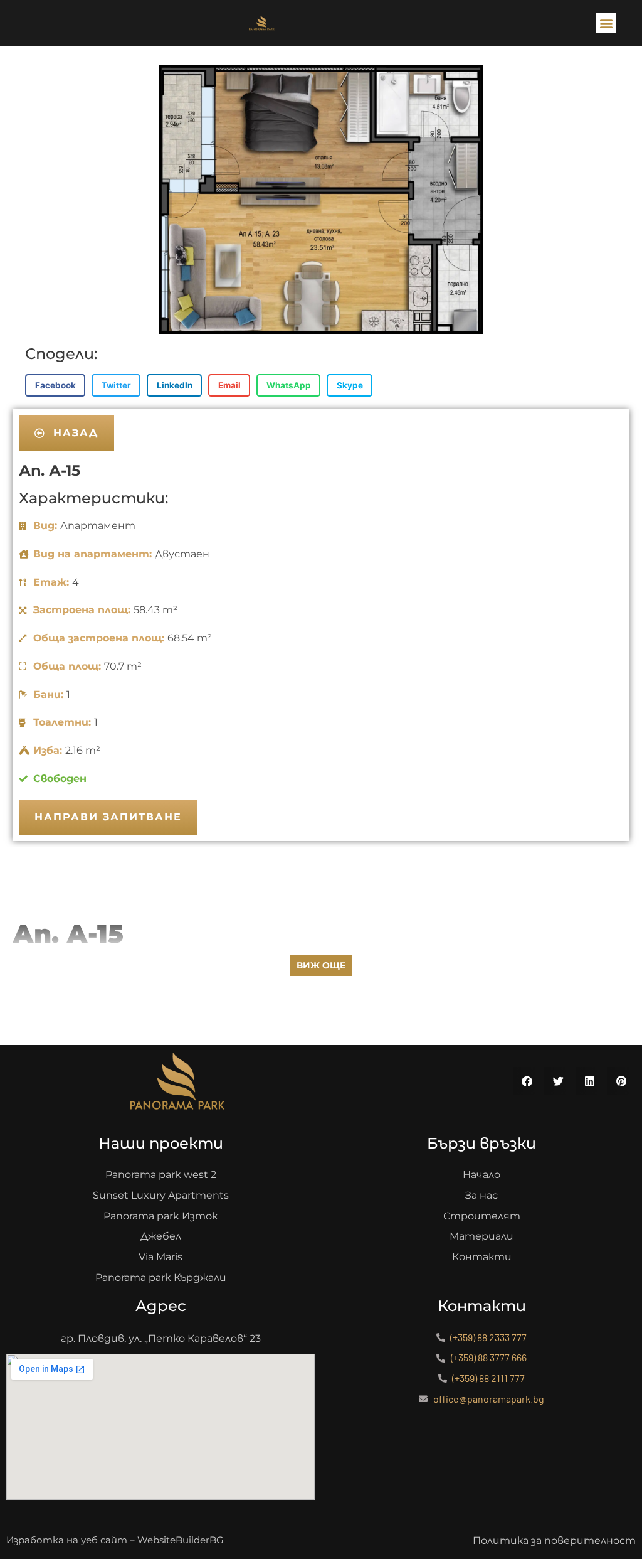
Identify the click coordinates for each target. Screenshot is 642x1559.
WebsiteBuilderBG (180, 1540)
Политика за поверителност (554, 1540)
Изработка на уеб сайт (66, 1540)
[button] (606, 23)
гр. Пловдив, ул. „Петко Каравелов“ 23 (161, 1338)
